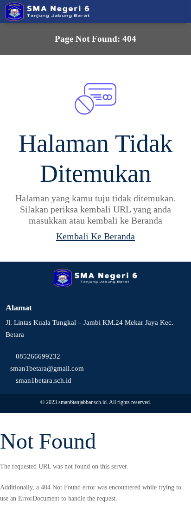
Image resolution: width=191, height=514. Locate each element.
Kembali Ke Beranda (95, 236)
